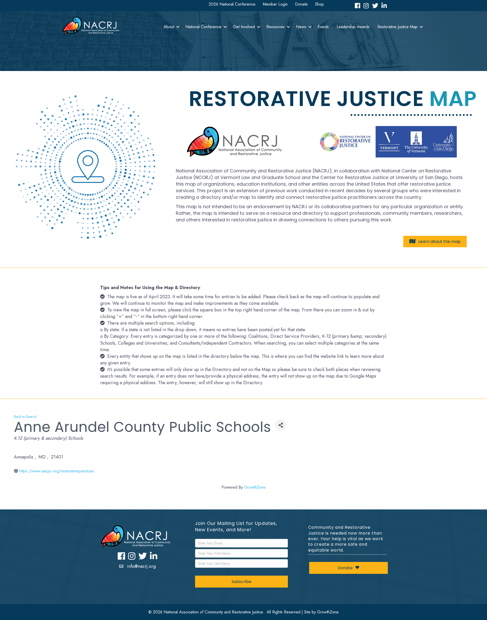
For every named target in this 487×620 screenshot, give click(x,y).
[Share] (280, 425)
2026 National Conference (232, 4)
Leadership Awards (353, 27)
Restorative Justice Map (397, 27)
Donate (301, 4)
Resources (275, 27)
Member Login (275, 4)
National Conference (203, 27)
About (169, 27)
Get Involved (244, 27)
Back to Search (25, 416)
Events (323, 27)
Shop (319, 4)
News (301, 27)
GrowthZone (255, 487)
